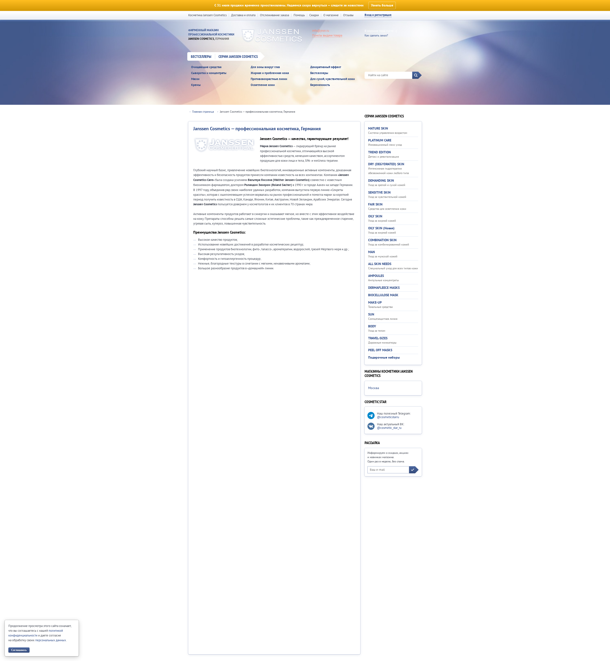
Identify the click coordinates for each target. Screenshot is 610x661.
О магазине (331, 15)
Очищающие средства (206, 67)
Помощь (299, 15)
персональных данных (50, 640)
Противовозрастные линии (269, 79)
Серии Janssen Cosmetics (238, 57)
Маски (195, 79)
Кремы (196, 85)
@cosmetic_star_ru (389, 428)
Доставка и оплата (243, 15)
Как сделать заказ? (376, 35)
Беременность (320, 85)
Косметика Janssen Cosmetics (207, 15)
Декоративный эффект (325, 67)
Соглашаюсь (19, 650)
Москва (373, 388)
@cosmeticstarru (388, 417)
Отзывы (348, 15)
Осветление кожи (263, 85)
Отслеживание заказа (274, 15)
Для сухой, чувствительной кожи (332, 79)
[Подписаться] (414, 469)
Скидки (314, 15)
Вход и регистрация (378, 15)
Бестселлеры (201, 57)
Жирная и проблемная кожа (270, 73)
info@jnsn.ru (320, 30)
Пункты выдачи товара (327, 35)
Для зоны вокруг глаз (265, 67)
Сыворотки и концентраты (208, 73)
